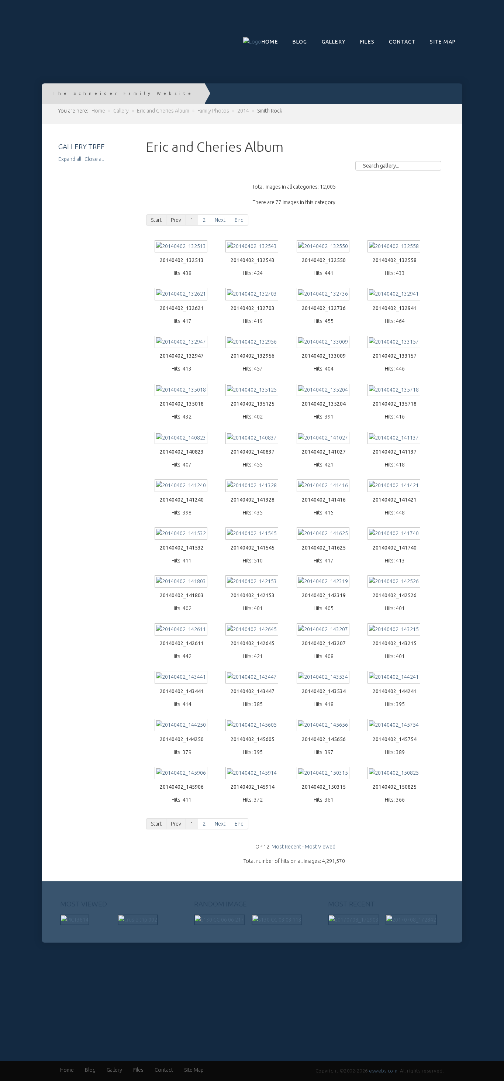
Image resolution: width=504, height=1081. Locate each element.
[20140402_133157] (394, 343)
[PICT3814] (74, 919)
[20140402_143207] (323, 630)
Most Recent (286, 847)
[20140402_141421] (394, 486)
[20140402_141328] (252, 486)
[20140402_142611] (181, 630)
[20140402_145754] (394, 726)
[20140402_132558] (394, 247)
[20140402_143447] (252, 678)
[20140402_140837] (252, 438)
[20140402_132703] (252, 295)
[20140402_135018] (181, 390)
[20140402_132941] (394, 295)
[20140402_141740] (394, 534)
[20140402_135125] (252, 390)
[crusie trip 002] (138, 919)
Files (367, 42)
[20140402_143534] (323, 678)
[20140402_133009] (323, 343)
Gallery (334, 42)
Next (220, 220)
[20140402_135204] (323, 390)
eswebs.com (383, 1070)
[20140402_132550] (323, 247)
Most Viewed (320, 847)
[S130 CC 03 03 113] (277, 919)
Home (270, 42)
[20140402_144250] (181, 726)
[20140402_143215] (394, 630)
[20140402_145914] (252, 774)
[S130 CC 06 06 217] (219, 919)
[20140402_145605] (252, 726)
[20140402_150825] (394, 774)
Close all (94, 159)
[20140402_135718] (394, 390)
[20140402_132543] (252, 247)
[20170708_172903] (353, 919)
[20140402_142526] (394, 582)
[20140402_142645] (252, 630)
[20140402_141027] (323, 438)
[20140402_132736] (323, 295)
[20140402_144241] (394, 678)
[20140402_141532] (181, 534)
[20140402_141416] (323, 486)
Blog (300, 42)
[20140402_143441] (181, 678)
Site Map (443, 42)
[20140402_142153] (252, 582)
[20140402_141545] (252, 534)
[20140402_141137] (394, 438)
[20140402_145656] (323, 726)
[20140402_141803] (181, 582)
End (239, 220)
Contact (402, 42)
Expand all (70, 159)
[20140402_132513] (181, 247)
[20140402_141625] (323, 534)
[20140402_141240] (181, 486)
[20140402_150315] (323, 774)
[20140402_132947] (181, 343)
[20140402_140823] (181, 438)
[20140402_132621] (181, 295)
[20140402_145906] (181, 774)
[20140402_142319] (323, 582)
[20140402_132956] (252, 343)
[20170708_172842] (411, 919)
